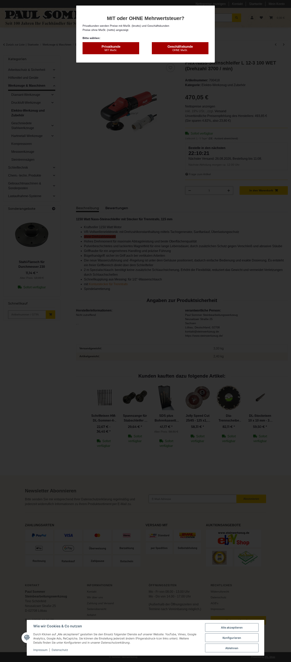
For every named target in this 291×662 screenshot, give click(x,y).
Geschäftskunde (180, 48)
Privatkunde (111, 48)
